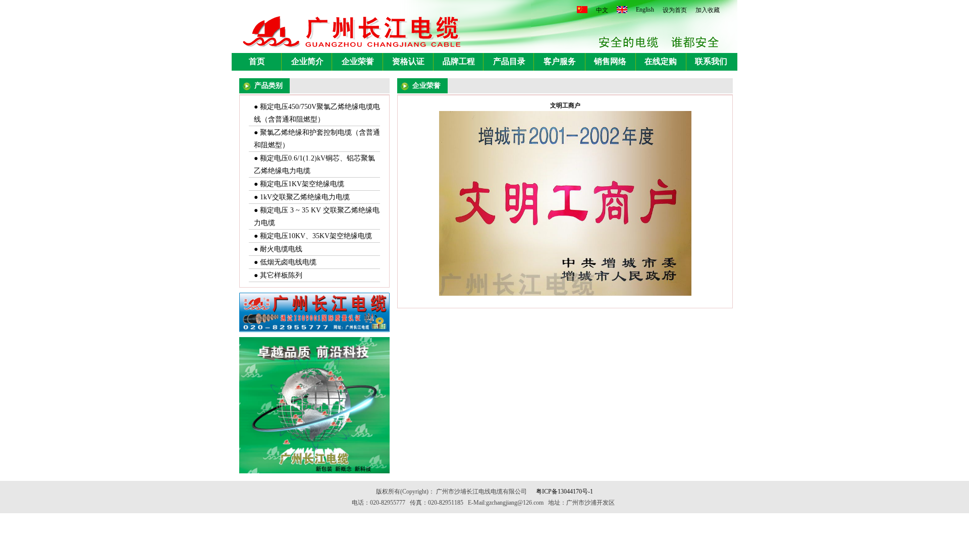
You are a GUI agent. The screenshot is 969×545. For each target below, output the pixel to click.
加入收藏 (707, 10)
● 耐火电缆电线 (278, 249)
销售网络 (610, 61)
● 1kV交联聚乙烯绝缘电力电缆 (302, 197)
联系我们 (711, 61)
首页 (257, 61)
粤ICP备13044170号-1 (564, 491)
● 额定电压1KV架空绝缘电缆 (299, 184)
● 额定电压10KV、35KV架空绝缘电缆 (313, 236)
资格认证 (408, 61)
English (645, 9)
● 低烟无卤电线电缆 (285, 262)
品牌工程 (459, 61)
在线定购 (660, 61)
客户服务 (560, 61)
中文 (602, 10)
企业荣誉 (358, 61)
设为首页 (675, 10)
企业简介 (307, 61)
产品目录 (509, 61)
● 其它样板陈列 (278, 275)
